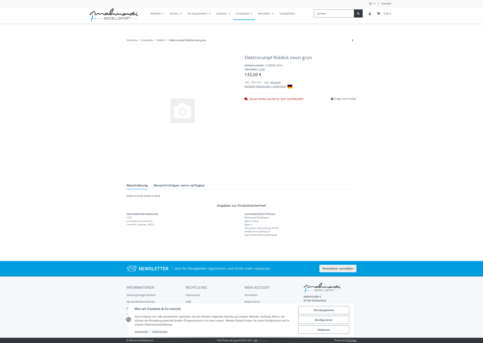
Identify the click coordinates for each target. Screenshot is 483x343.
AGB (188, 301)
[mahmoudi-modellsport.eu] (114, 14)
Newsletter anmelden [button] (337, 268)
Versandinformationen (141, 301)
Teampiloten (287, 13)
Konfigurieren (324, 320)
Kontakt (386, 3)
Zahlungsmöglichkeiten (141, 295)
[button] (370, 13)
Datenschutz (160, 331)
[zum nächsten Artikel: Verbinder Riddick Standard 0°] (352, 40)
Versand (275, 82)
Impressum (193, 295)
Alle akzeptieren (323, 310)
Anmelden (251, 295)
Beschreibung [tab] (137, 185)
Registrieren (252, 301)
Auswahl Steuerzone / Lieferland (265, 86)
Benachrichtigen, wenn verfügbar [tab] (179, 185)
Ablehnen (324, 329)
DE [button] (370, 3)
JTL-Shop (351, 340)
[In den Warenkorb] (130, 53)
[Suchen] (358, 13)
